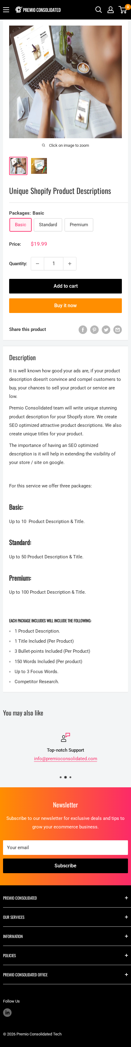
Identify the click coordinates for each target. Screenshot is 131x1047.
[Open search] (98, 9)
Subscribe (65, 866)
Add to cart (66, 286)
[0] (123, 9)
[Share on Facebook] (83, 329)
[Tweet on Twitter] (106, 329)
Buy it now (65, 305)
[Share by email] (117, 329)
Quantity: (18, 263)
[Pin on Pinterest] (94, 329)
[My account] (111, 9)
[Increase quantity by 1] (69, 263)
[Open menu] (6, 9)
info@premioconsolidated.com (65, 758)
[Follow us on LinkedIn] (7, 1012)
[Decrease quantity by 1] (37, 263)
